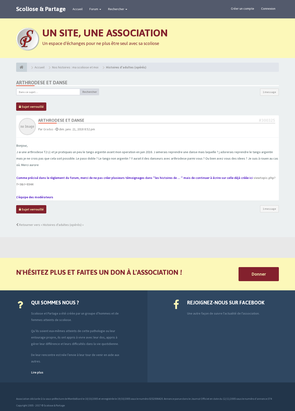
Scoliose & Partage (41, 9)
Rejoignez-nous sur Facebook (225, 303)
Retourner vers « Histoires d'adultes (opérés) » (51, 225)
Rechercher (116, 9)
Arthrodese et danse (42, 82)
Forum (94, 9)
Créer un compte (242, 8)
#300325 (267, 120)
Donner (258, 274)
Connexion (268, 8)
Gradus (48, 129)
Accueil (78, 9)
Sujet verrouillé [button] (32, 107)
